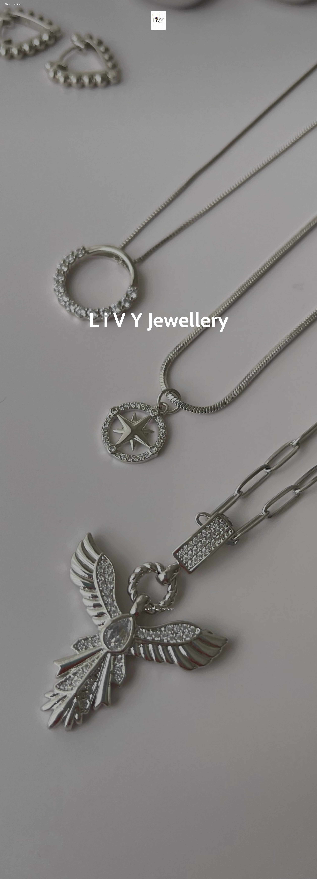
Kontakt (17, 4)
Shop (7, 4)
